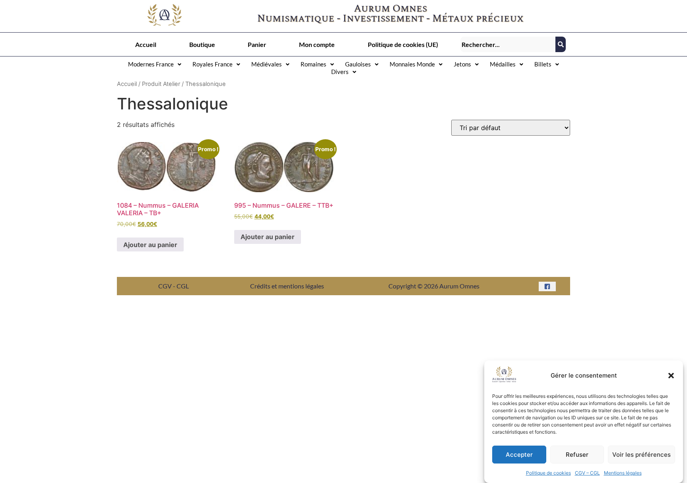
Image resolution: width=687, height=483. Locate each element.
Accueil (145, 44)
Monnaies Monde (412, 64)
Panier (257, 44)
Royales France (212, 64)
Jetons (462, 64)
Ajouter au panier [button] (150, 245)
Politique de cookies (548, 473)
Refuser (577, 454)
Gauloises (358, 64)
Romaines (313, 64)
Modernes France (151, 64)
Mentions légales (623, 473)
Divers (340, 71)
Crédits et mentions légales (287, 286)
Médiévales (266, 64)
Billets (542, 64)
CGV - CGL (173, 286)
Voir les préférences (641, 454)
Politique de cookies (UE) (403, 44)
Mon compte (317, 44)
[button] (671, 376)
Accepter (519, 454)
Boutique (202, 44)
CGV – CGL (587, 473)
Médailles (503, 64)
